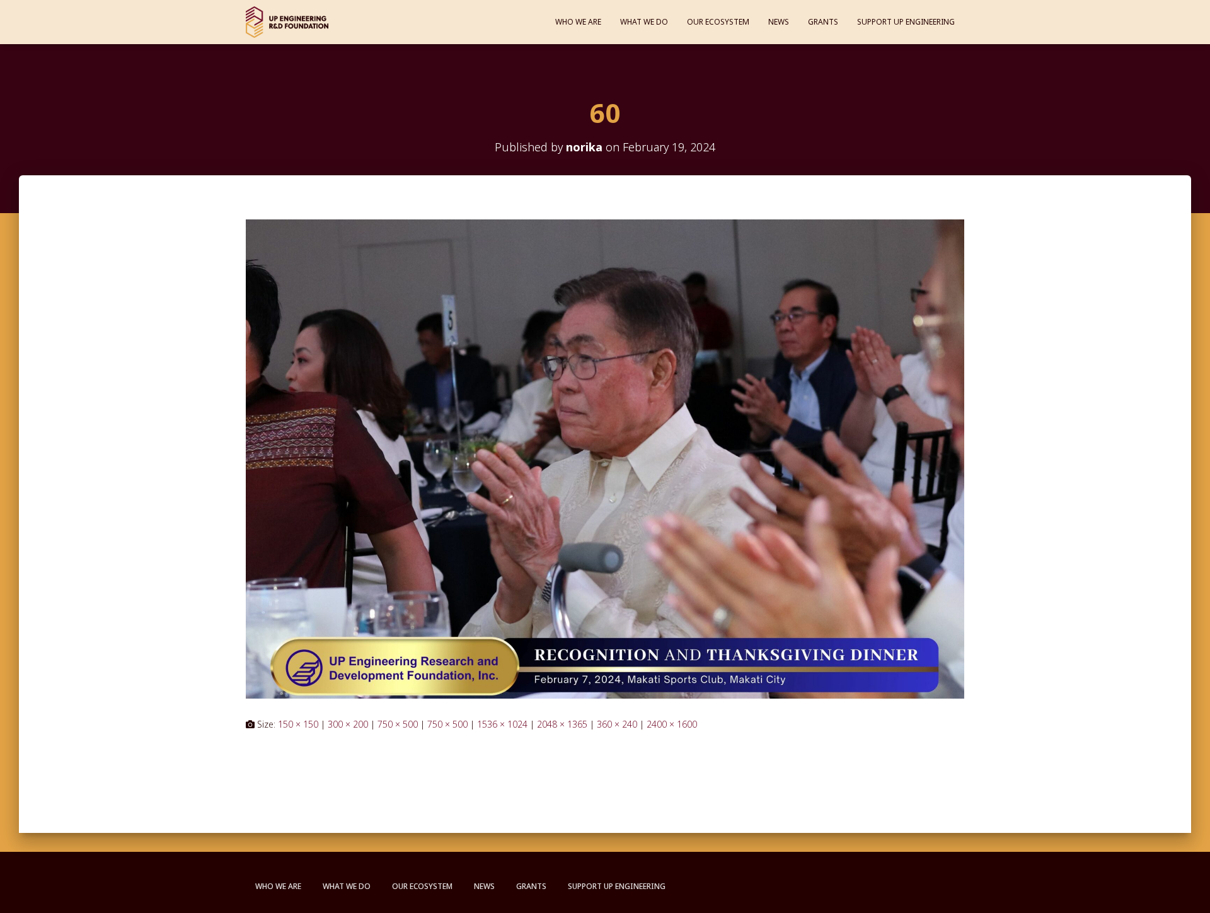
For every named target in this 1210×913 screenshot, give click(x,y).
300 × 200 (348, 724)
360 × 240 (617, 724)
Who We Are (578, 21)
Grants (823, 21)
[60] (605, 458)
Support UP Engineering (906, 21)
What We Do (644, 21)
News (778, 21)
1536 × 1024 (502, 724)
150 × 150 (298, 724)
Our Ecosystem (718, 21)
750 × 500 (397, 724)
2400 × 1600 (672, 724)
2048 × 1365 (562, 724)
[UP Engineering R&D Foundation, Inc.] (287, 22)
